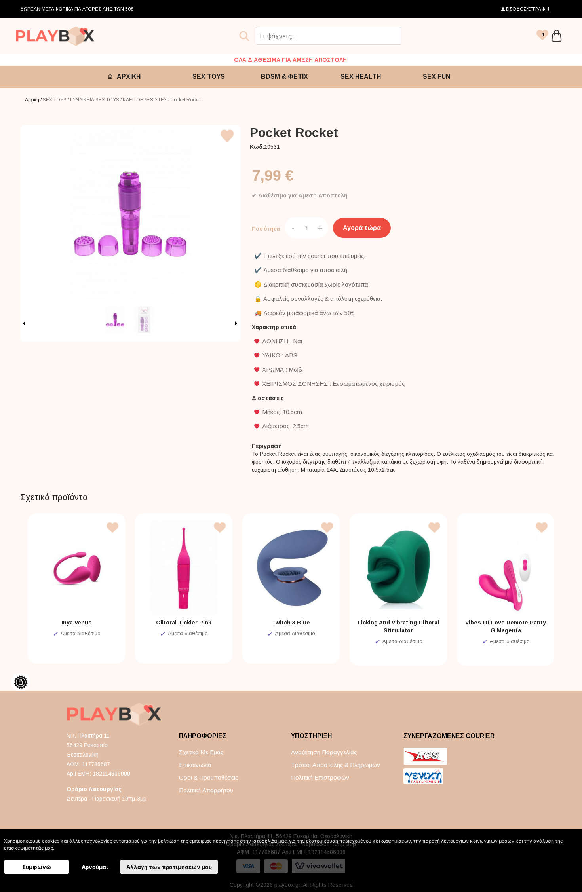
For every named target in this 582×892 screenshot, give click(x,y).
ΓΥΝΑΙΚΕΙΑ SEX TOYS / (96, 99)
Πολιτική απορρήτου (206, 790)
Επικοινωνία (195, 764)
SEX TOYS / (56, 99)
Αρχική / (34, 99)
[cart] (557, 36)
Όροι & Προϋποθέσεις (208, 777)
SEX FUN (436, 76)
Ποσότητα (266, 229)
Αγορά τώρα (362, 227)
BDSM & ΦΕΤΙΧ (284, 76)
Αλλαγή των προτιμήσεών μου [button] (169, 867)
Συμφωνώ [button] (36, 867)
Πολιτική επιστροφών (320, 777)
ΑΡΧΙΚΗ (129, 76)
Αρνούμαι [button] (95, 867)
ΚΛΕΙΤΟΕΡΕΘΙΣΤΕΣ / (147, 99)
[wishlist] (542, 36)
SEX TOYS (208, 76)
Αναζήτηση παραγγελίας (324, 752)
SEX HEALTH (360, 76)
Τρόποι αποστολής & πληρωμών (335, 764)
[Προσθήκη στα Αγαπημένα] (227, 144)
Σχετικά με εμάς (201, 752)
